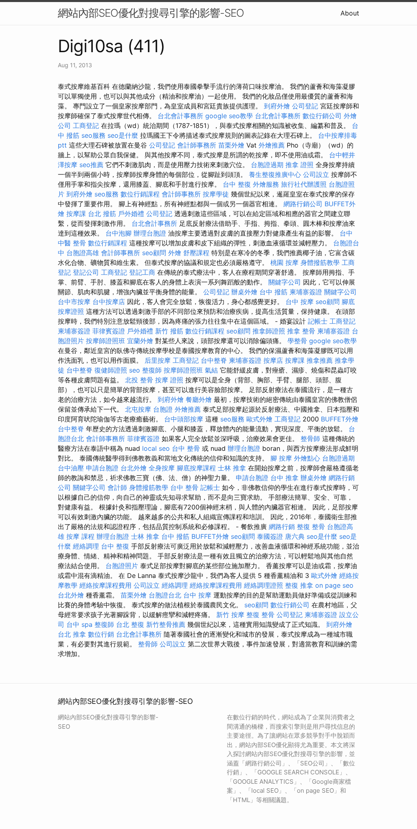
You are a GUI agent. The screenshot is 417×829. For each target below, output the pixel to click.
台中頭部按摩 (183, 419)
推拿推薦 (320, 360)
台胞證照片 (121, 566)
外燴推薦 (272, 145)
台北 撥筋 (102, 213)
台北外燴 (134, 468)
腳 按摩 (281, 458)
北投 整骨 (139, 380)
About (349, 13)
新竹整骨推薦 (165, 624)
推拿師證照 (268, 331)
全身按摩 (162, 468)
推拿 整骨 (301, 331)
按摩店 (273, 360)
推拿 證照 (299, 165)
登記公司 (86, 272)
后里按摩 (158, 360)
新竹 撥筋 (169, 331)
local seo (156, 448)
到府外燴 (277, 106)
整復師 (152, 370)
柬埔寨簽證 (306, 292)
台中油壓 (71, 468)
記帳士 (317, 321)
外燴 (174, 253)
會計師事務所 (196, 145)
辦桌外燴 (244, 292)
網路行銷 (282, 527)
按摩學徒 (216, 194)
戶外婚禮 (131, 213)
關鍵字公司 (284, 282)
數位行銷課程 (140, 194)
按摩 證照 (169, 380)
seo (134, 370)
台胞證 (163, 409)
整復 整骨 (311, 527)
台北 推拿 (72, 634)
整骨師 (310, 438)
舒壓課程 (196, 253)
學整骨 (297, 341)
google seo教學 (229, 116)
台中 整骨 (186, 448)
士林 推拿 (232, 468)
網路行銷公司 (303, 204)
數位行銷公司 (322, 116)
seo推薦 (91, 165)
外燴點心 (307, 458)
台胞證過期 (267, 165)
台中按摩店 (108, 302)
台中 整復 (237, 184)
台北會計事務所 (180, 116)
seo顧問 (154, 253)
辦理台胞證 (150, 233)
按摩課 (76, 213)
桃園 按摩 (284, 262)
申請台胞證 (102, 468)
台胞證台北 (165, 595)
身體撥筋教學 (320, 262)
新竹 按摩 (230, 615)
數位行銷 (101, 634)
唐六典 (295, 536)
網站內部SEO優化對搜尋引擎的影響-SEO (151, 13)
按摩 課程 (80, 536)
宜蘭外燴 (140, 341)
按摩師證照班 (105, 341)
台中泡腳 (118, 233)
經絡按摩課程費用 (105, 585)
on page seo (334, 585)
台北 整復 (130, 624)
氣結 (211, 370)
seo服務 (93, 135)
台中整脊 (214, 360)
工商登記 (86, 125)
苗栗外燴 (231, 145)
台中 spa (79, 624)
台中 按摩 (299, 302)
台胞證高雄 (82, 253)
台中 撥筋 (273, 292)
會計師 (117, 487)
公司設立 (316, 174)
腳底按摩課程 (196, 468)
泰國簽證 (270, 536)
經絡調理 (86, 546)
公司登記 (305, 106)
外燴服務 (266, 184)
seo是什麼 (123, 135)
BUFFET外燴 (339, 419)
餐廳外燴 (199, 399)
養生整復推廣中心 (275, 174)
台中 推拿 (284, 478)
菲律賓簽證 (108, 331)
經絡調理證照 (263, 585)
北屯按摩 (138, 409)
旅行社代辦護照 (304, 184)
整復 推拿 (299, 585)
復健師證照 (110, 370)
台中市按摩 (74, 302)
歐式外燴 (259, 419)
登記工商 (142, 272)
